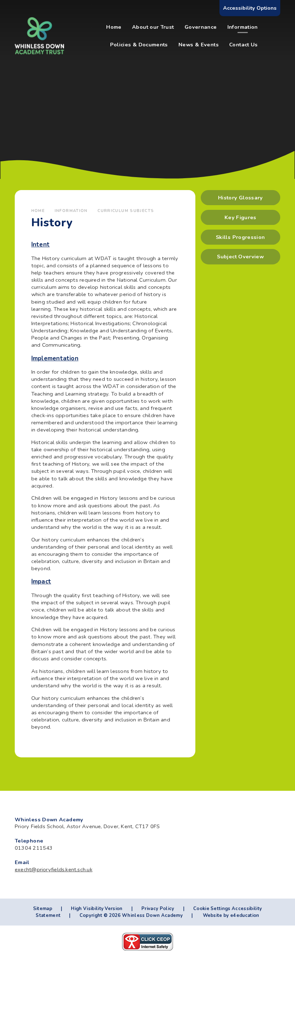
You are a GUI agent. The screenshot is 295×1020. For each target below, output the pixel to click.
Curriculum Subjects (125, 210)
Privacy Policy (157, 908)
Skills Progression (240, 237)
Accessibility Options (250, 7)
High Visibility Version (96, 908)
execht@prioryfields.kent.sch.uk (53, 869)
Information (71, 210)
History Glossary (240, 197)
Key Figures (240, 217)
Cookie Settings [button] (212, 908)
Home (38, 210)
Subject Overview (240, 256)
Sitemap (42, 908)
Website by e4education (230, 915)
